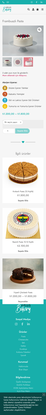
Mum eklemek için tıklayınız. (14, 75)
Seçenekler (23, 301)
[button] (39, 30)
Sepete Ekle (22, 130)
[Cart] (36, 9)
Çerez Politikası (24, 407)
